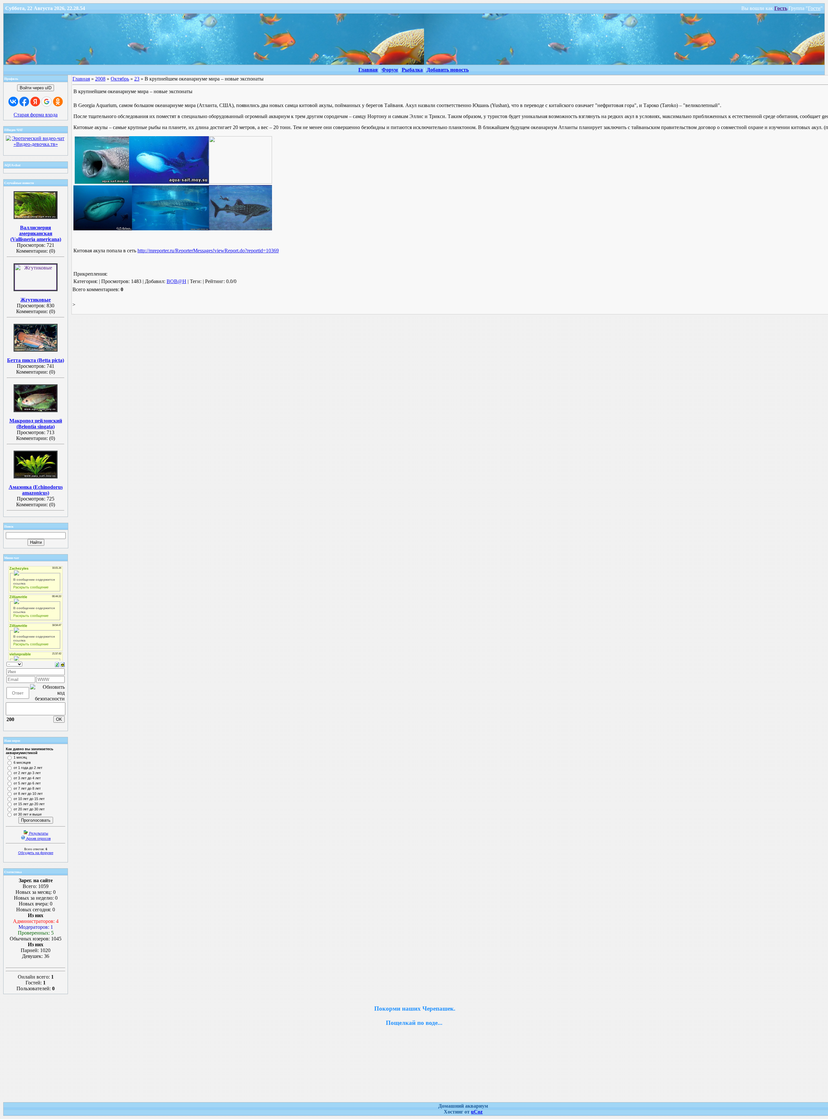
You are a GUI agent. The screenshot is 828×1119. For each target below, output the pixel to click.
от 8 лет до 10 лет (28, 793)
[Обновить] (57, 664)
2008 (100, 79)
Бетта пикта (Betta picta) (35, 360)
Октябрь (120, 79)
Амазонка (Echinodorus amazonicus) (36, 490)
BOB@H (176, 281)
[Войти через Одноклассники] (58, 101)
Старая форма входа (36, 114)
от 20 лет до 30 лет (29, 809)
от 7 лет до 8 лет (27, 788)
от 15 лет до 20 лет (29, 804)
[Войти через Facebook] (24, 101)
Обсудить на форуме (35, 853)
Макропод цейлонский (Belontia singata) (35, 423)
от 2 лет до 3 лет (27, 773)
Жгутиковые (35, 299)
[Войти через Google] (46, 101)
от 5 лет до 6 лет (27, 783)
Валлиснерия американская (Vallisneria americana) (35, 233)
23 (136, 79)
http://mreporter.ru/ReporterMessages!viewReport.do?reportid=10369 (208, 250)
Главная (81, 79)
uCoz (477, 1111)
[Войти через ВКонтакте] (13, 101)
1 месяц (20, 757)
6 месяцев (22, 762)
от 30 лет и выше (28, 814)
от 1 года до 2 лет (28, 768)
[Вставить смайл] (62, 664)
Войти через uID (35, 87)
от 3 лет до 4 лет (27, 778)
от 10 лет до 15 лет (29, 799)
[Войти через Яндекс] (35, 101)
